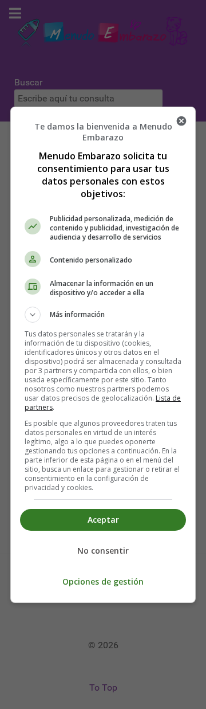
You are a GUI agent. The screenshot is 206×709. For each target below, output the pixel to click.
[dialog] (103, 355)
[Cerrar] (181, 120)
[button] (103, 315)
